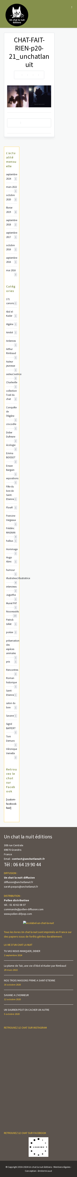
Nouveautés (11, 612)
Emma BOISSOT (11, 456)
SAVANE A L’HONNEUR (16, 995)
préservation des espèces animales (11, 647)
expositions (11, 478)
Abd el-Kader (11, 313)
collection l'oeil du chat (11, 395)
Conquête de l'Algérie (11, 412)
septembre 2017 (11, 235)
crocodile (11, 424)
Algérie (11, 324)
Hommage (11, 549)
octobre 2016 (11, 247)
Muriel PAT (11, 603)
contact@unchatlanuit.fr (28, 859)
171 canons (11, 301)
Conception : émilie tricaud (38, 1170)
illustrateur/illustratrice (11, 578)
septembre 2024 (11, 176)
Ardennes (11, 341)
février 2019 (11, 209)
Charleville (11, 382)
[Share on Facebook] (24, 75)
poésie (11, 632)
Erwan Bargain (11, 468)
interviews (11, 587)
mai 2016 (11, 270)
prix (11, 661)
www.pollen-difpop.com (18, 914)
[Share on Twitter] (30, 75)
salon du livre (11, 705)
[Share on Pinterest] (35, 75)
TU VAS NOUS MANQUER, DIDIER (22, 951)
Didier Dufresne (11, 435)
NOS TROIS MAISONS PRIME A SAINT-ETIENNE (29, 980)
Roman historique (11, 680)
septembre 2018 (11, 222)
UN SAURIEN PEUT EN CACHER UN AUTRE (26, 1010)
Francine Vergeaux (11, 518)
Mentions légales (62, 1166)
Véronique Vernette (11, 751)
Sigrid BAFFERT (11, 726)
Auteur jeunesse (11, 364)
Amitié (11, 332)
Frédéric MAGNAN (11, 531)
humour (11, 570)
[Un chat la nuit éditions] (17, 14)
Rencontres (11, 670)
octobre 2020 (11, 197)
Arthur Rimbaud (11, 351)
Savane (11, 715)
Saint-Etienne (11, 692)
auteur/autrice (11, 374)
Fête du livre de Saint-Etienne (11, 493)
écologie (11, 445)
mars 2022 (11, 187)
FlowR (11, 507)
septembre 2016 (11, 260)
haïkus (11, 540)
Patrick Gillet (11, 622)
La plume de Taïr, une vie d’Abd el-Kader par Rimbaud (35, 965)
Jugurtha (11, 595)
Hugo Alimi (11, 559)
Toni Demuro (11, 739)
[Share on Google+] (41, 75)
